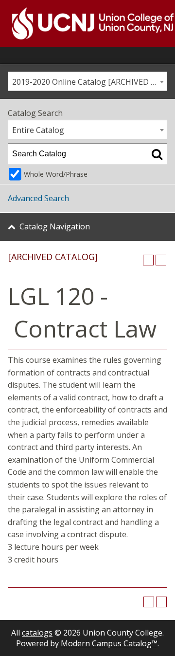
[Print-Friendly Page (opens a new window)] (148, 260)
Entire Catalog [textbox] (38, 130)
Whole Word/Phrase (56, 174)
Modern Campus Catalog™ (109, 643)
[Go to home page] (80, 23)
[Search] (157, 154)
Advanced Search (38, 198)
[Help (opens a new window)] (161, 260)
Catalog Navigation (54, 226)
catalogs (37, 632)
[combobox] (87, 81)
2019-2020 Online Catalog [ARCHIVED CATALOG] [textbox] (89, 81)
